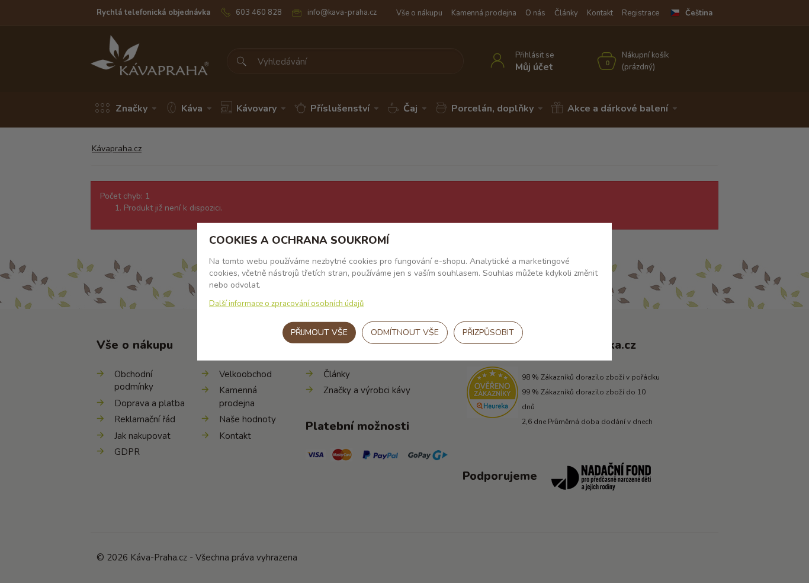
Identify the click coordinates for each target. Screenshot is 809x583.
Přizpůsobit (488, 332)
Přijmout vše (319, 332)
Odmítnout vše (405, 332)
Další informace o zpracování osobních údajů (286, 303)
